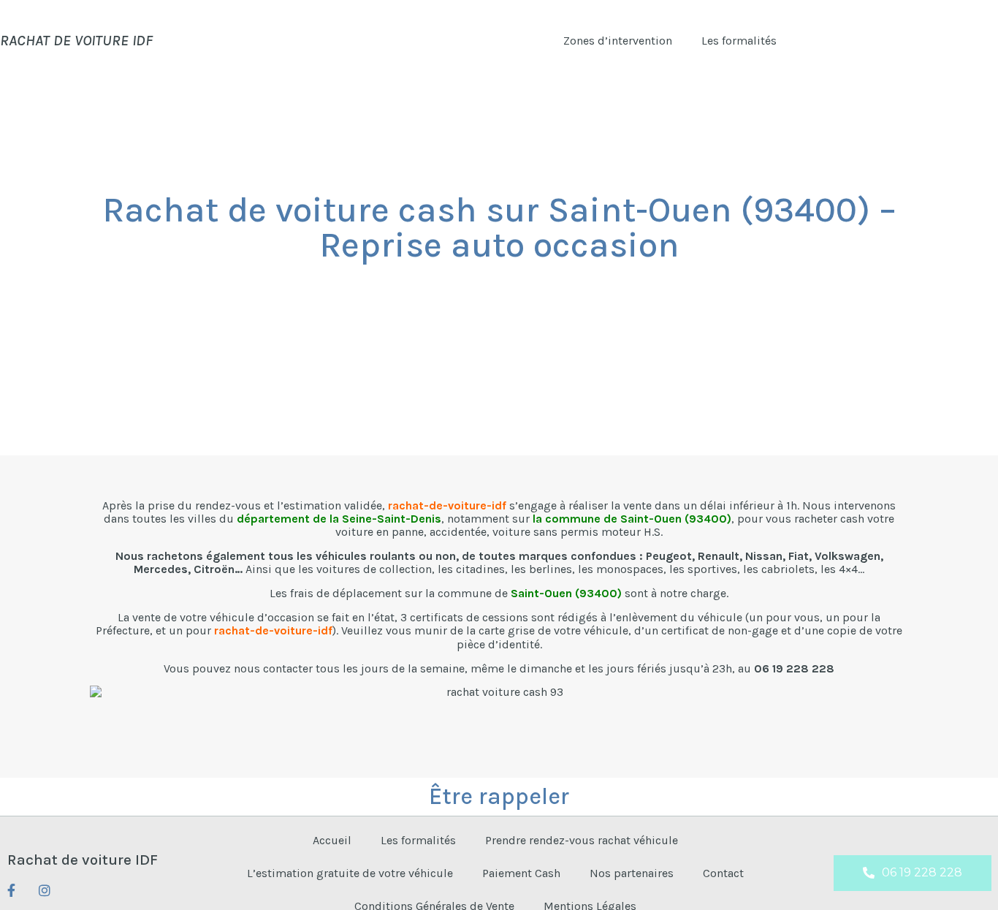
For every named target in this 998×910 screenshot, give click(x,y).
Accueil (332, 840)
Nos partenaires (632, 873)
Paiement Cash (521, 873)
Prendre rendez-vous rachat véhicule (581, 840)
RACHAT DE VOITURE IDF (76, 40)
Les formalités (739, 41)
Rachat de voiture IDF (82, 859)
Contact (723, 873)
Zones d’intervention (617, 41)
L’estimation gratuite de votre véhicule (350, 873)
